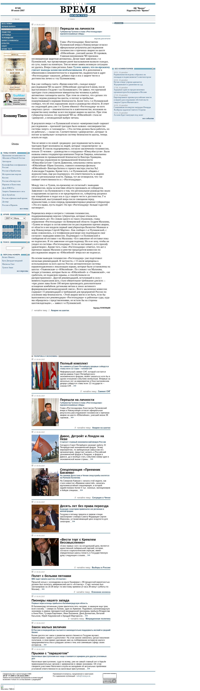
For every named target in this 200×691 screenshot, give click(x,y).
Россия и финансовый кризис (15, 198)
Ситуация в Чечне (101, 497)
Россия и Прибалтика (11, 171)
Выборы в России (101, 567)
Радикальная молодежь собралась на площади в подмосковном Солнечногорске (132, 75)
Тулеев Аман (7, 267)
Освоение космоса (100, 592)
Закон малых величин (49, 627)
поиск (72, 19)
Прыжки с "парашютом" (50, 653)
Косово (5, 177)
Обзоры (15, 144)
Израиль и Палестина (11, 184)
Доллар (5, 201)
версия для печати (102, 38)
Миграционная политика (98, 619)
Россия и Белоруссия (11, 181)
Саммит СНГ (104, 391)
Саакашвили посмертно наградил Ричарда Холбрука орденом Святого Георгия (132, 108)
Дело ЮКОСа (8, 188)
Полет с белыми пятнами (51, 576)
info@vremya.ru (83, 676)
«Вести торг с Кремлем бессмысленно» (78, 541)
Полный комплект (74, 363)
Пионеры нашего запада (50, 600)
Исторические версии (11, 174)
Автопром (6, 161)
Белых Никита (8, 257)
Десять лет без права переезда (84, 506)
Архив (17, 19)
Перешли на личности (77, 399)
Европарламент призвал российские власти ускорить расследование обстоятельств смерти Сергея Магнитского (133, 99)
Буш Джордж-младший (12, 260)
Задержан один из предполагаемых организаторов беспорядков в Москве (130, 90)
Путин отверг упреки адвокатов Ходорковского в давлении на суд (128, 83)
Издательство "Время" (138, 10)
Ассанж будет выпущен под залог (128, 115)
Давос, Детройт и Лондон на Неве (82, 437)
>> (74, 386)
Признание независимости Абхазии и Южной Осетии (13, 156)
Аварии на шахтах (60, 310)
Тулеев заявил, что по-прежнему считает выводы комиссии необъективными (71, 68)
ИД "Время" (139, 8)
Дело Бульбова (8, 195)
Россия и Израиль (10, 205)
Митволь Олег (8, 264)
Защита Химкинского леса (13, 191)
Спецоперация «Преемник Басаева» (80, 471)
